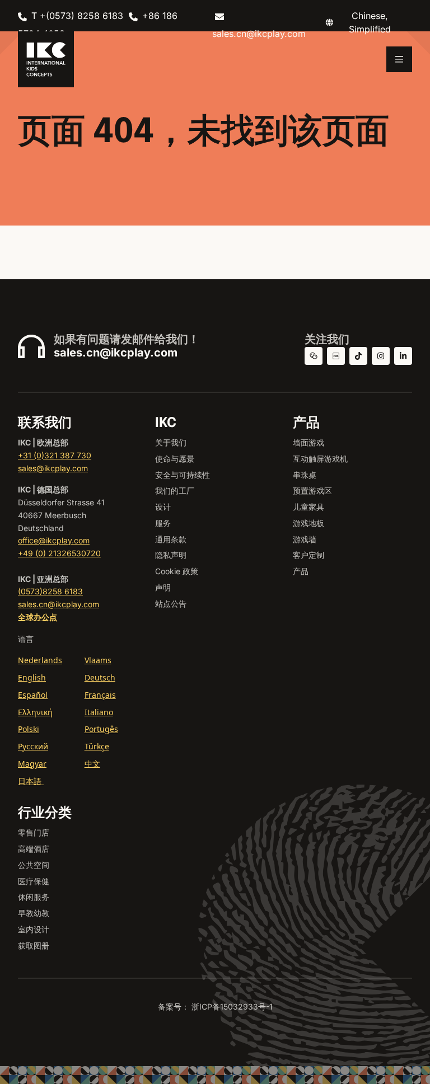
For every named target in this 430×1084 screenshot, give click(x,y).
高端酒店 (33, 848)
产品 (301, 571)
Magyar (32, 763)
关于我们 (170, 442)
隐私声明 (170, 555)
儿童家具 (308, 507)
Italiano (99, 712)
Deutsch (100, 677)
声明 (163, 587)
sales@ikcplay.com (53, 468)
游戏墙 (304, 539)
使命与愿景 (174, 458)
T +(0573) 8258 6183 (77, 15)
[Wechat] (313, 356)
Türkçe (97, 746)
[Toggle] (399, 59)
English (32, 677)
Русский (33, 746)
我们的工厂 (174, 490)
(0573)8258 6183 (50, 591)
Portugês (101, 729)
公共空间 (33, 865)
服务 (163, 523)
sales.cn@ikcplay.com (115, 352)
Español (33, 694)
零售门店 (33, 832)
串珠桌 (304, 475)
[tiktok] (358, 356)
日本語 (31, 781)
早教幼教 (33, 913)
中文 (92, 763)
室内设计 (33, 929)
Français (100, 694)
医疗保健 (33, 881)
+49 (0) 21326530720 (59, 553)
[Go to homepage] (46, 59)
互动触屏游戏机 (320, 458)
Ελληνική (35, 712)
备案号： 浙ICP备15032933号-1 (215, 1006)
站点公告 (170, 603)
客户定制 (308, 555)
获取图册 (33, 945)
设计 (163, 507)
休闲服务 (33, 897)
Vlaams (98, 660)
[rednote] (336, 356)
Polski (28, 729)
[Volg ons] (381, 356)
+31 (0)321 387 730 (54, 455)
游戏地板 (308, 523)
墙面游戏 (308, 442)
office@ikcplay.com (54, 540)
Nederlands (40, 660)
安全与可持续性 (182, 475)
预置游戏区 (312, 490)
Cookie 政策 (176, 571)
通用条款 (170, 539)
